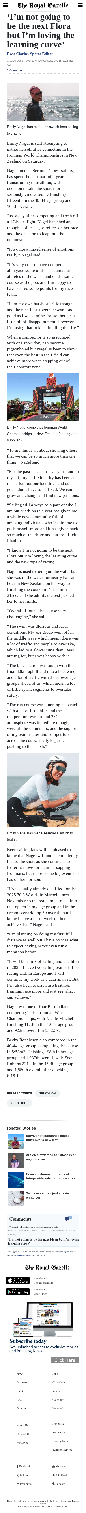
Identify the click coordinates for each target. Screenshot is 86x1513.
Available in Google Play (40, 1291)
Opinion (22, 1408)
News (20, 1374)
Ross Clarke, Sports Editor (30, 54)
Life (19, 1400)
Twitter (23, 1475)
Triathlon (47, 1093)
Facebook (24, 1466)
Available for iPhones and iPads (43, 1280)
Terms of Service (24, 1255)
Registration (59, 1432)
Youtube (60, 1466)
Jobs (55, 1374)
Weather (57, 1391)
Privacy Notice (61, 1441)
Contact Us (23, 1434)
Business (22, 1382)
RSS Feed (61, 1475)
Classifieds (58, 1382)
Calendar (57, 1400)
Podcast (60, 1484)
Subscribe (22, 1443)
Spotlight (19, 1103)
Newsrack (58, 1408)
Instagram (25, 1484)
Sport (20, 1391)
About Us (22, 1425)
